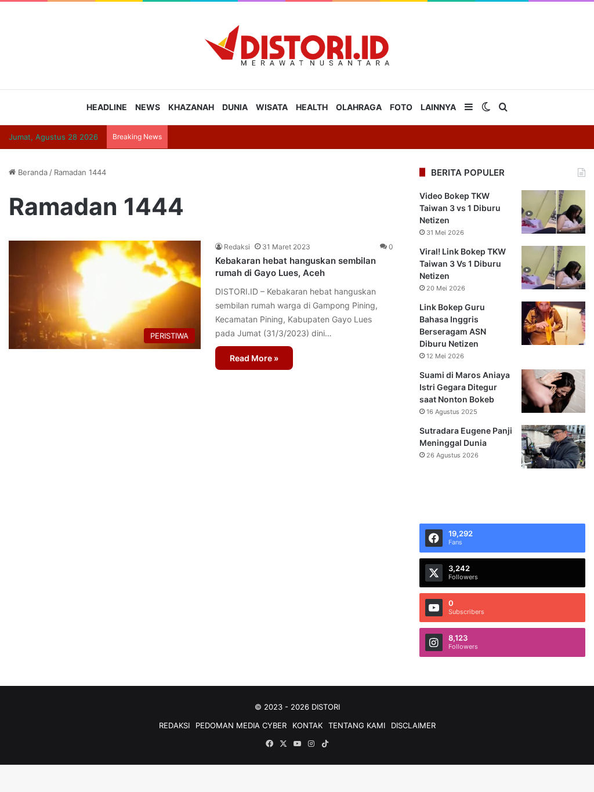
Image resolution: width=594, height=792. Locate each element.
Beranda (32, 172)
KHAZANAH (191, 107)
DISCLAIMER (413, 725)
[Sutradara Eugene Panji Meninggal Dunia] (553, 446)
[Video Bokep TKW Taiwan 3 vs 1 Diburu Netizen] (553, 212)
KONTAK (307, 725)
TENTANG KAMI (356, 725)
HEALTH (312, 107)
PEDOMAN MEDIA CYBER (241, 725)
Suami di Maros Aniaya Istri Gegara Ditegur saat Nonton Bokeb (464, 387)
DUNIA (235, 107)
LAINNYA (438, 107)
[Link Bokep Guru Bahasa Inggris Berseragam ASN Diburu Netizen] (553, 323)
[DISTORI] (297, 45)
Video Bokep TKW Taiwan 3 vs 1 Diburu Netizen (460, 208)
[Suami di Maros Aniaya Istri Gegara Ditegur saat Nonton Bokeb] (553, 391)
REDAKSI (174, 725)
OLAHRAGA (359, 107)
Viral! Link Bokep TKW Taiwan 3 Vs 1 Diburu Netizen (462, 263)
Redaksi (237, 246)
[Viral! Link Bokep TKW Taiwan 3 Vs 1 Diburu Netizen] (553, 267)
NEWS (147, 107)
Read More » (254, 358)
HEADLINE (106, 107)
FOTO (401, 107)
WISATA (272, 107)
